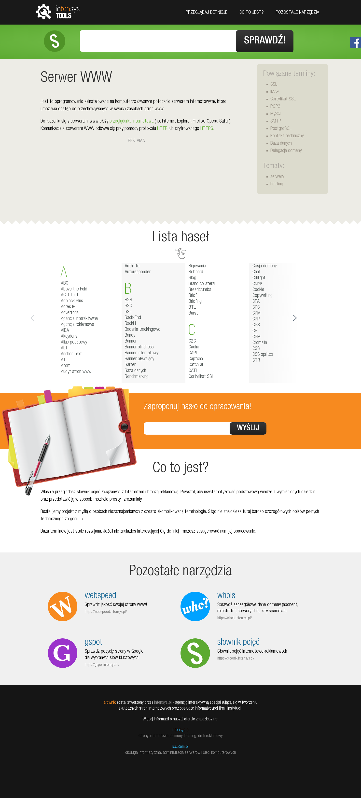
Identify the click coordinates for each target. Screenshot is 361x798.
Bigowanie (197, 266)
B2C (128, 306)
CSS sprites (262, 354)
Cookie (258, 290)
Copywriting (262, 295)
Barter (130, 365)
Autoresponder (138, 272)
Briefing (195, 301)
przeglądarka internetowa (131, 121)
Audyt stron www (76, 372)
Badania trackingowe (142, 329)
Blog (192, 278)
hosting (276, 184)
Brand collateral (202, 284)
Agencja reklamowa (77, 324)
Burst (193, 313)
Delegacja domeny (286, 151)
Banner (131, 341)
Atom (65, 366)
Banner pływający (139, 359)
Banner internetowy (141, 353)
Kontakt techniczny (287, 136)
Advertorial (70, 313)
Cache (194, 347)
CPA (256, 301)
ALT (64, 348)
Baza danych (281, 143)
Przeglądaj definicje (206, 12)
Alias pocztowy (74, 342)
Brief (193, 295)
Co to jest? (251, 12)
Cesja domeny (264, 266)
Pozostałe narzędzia (297, 12)
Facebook (355, 42)
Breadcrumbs (200, 290)
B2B (128, 300)
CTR (256, 360)
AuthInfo (132, 266)
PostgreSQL (281, 128)
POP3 (275, 106)
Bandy (130, 335)
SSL (273, 84)
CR (254, 331)
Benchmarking (137, 376)
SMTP (275, 121)
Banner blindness (139, 347)
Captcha (196, 359)
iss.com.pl (180, 747)
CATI (193, 371)
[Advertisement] (136, 179)
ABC (64, 283)
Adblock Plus (72, 301)
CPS (256, 325)
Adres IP (68, 307)
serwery (277, 177)
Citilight (258, 278)
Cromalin (259, 343)
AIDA (65, 330)
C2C (192, 341)
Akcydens (69, 336)
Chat (256, 272)
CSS (256, 348)
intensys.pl (180, 730)
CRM (256, 337)
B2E (128, 312)
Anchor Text (71, 354)
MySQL (276, 114)
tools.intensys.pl (57, 11)
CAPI (193, 353)
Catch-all (196, 365)
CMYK (257, 284)
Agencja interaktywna (79, 318)
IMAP (274, 92)
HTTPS (206, 128)
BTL (192, 307)
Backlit (130, 323)
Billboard (196, 272)
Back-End (133, 318)
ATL (64, 360)
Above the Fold (74, 289)
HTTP (162, 128)
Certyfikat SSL (283, 99)
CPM (256, 313)
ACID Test (69, 295)
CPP (256, 319)
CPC (256, 307)
